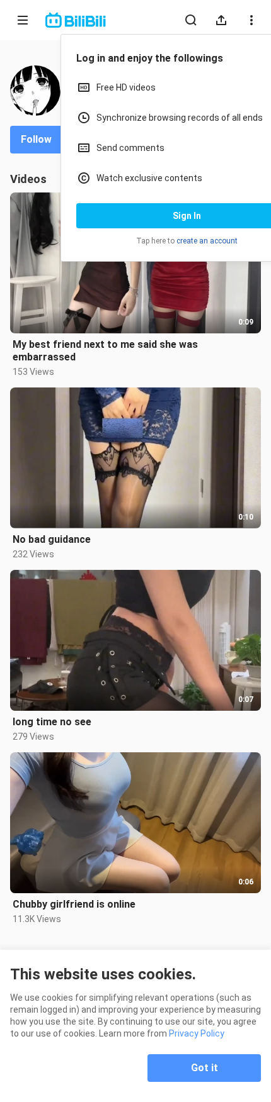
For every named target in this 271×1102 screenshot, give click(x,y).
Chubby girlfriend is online (74, 904)
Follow (36, 139)
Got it (204, 1068)
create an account (207, 241)
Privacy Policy (196, 1033)
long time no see (52, 722)
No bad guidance (52, 539)
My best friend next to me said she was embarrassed (105, 350)
